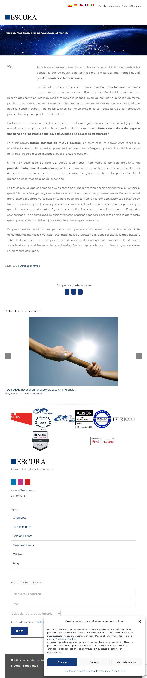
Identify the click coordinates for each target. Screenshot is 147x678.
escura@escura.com (24, 490)
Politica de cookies (23, 660)
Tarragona (29, 665)
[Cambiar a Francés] (86, 5)
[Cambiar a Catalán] (75, 5)
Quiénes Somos (23, 545)
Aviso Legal (118, 671)
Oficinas (18, 554)
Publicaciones (22, 526)
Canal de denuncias (109, 6)
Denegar (94, 662)
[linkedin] (13, 482)
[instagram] (20, 482)
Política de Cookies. (66, 639)
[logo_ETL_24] (21, 414)
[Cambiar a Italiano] (92, 5)
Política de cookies (75, 671)
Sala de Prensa (23, 536)
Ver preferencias (126, 662)
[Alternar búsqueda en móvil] (133, 19)
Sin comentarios (33, 393)
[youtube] (27, 482)
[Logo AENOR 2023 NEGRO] (84, 411)
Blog (16, 563)
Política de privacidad (98, 671)
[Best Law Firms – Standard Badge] (40, 432)
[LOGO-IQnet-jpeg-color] (102, 411)
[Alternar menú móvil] (140, 19)
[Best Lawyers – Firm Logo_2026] (102, 438)
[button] (140, 621)
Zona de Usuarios (131, 6)
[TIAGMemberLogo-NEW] (64, 416)
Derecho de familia (30, 265)
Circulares (19, 517)
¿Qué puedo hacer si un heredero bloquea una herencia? (40, 389)
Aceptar (62, 662)
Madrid (16, 665)
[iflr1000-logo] (123, 417)
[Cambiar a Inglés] (81, 5)
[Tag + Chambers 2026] (43, 409)
